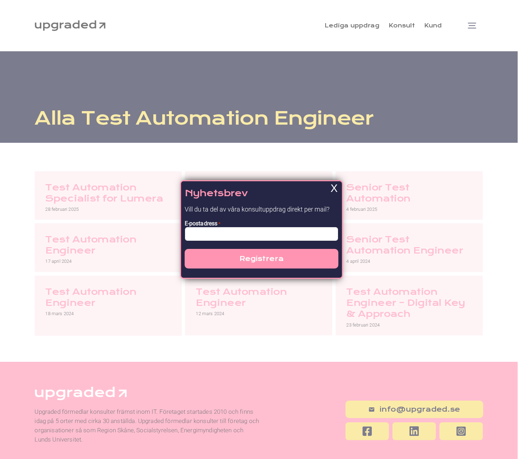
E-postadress (203, 223)
